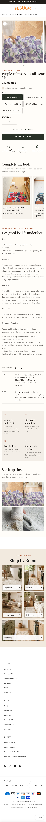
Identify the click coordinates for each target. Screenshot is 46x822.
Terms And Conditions (13, 752)
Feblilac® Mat (21, 801)
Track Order (9, 724)
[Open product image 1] (12, 494)
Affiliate (7, 692)
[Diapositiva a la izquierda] (18, 65)
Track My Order (10, 678)
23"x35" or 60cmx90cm (34, 97)
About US (8, 669)
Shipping (8, 710)
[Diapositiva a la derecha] (27, 65)
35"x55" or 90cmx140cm (33, 104)
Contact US (9, 674)
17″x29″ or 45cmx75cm (12, 97)
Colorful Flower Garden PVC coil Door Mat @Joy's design (15, 209)
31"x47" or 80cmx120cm (12, 104)
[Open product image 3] (12, 519)
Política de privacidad (35, 804)
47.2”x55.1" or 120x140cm (12, 111)
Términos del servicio (17, 808)
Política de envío (32, 808)
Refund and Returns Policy (15, 756)
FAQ (6, 688)
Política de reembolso (18, 804)
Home (3, 14)
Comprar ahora (23, 137)
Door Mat (11, 14)
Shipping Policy (10, 747)
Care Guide (9, 720)
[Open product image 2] (33, 494)
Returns (7, 715)
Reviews (7, 683)
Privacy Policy (10, 743)
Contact (7, 729)
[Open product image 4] (33, 519)
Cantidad (6, 117)
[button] (4, 8)
